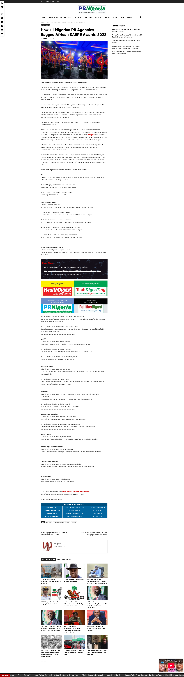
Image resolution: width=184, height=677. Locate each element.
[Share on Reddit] (2, 25)
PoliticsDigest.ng (74, 510)
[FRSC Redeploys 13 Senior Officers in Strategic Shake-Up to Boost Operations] (74, 593)
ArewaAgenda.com (52, 516)
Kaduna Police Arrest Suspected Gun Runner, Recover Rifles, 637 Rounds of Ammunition (126, 47)
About (47, 1)
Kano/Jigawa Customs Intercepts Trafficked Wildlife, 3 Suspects (66, 267)
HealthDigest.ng (51, 513)
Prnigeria (45, 38)
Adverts (52, 1)
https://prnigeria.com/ (59, 546)
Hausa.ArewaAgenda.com (74, 516)
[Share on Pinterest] (2, 22)
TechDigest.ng (97, 510)
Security (98, 17)
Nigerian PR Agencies (59, 522)
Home (42, 1)
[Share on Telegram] (2, 18)
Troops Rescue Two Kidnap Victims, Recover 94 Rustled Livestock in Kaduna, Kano (72, 271)
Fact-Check (68, 17)
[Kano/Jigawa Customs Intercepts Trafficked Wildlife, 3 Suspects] (51, 571)
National (88, 17)
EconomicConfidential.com (75, 507)
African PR (49, 522)
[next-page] (45, 660)
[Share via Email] (2, 29)
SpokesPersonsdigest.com (75, 513)
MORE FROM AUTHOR (64, 559)
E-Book (129, 17)
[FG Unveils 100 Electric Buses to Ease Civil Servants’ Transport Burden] (74, 642)
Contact (58, 1)
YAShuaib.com (97, 516)
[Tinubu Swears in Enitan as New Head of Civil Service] (74, 571)
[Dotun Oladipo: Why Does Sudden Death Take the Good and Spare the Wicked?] (97, 642)
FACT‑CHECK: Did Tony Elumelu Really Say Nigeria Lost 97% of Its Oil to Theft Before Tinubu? (51, 628)
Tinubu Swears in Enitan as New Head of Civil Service (62, 274)
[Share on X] (2, 10)
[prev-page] (42, 660)
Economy (78, 17)
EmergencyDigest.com (52, 510)
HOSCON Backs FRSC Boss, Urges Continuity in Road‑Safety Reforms (126, 52)
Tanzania (74, 522)
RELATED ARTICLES (48, 559)
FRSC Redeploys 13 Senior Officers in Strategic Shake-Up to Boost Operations (73, 603)
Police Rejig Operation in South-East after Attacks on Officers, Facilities (54, 534)
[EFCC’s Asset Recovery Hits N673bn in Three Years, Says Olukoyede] (97, 617)
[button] (141, 17)
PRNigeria (91, 135)
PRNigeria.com (51, 507)
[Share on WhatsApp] (2, 2)
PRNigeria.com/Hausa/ (97, 507)
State (115, 17)
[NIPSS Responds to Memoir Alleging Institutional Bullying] (51, 593)
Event (122, 17)
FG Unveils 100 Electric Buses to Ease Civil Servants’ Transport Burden (74, 652)
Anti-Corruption (55, 17)
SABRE (67, 522)
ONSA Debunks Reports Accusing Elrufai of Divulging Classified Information (94, 534)
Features (107, 17)
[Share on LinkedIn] (2, 14)
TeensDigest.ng (97, 513)
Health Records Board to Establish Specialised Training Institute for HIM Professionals (97, 581)
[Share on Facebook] (2, 6)
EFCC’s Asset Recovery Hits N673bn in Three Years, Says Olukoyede (96, 628)
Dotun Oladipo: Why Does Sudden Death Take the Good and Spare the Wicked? (97, 652)
